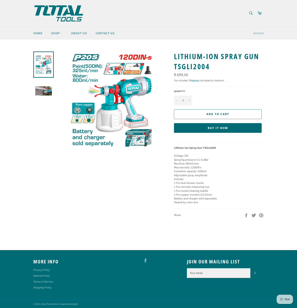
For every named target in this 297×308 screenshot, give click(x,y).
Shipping (194, 80)
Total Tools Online (49, 304)
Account (258, 33)
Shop (56, 33)
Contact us (105, 33)
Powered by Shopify (68, 304)
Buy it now (218, 128)
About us (79, 33)
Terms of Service (43, 282)
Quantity (179, 91)
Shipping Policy (42, 288)
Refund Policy (41, 276)
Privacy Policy (41, 270)
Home (37, 33)
